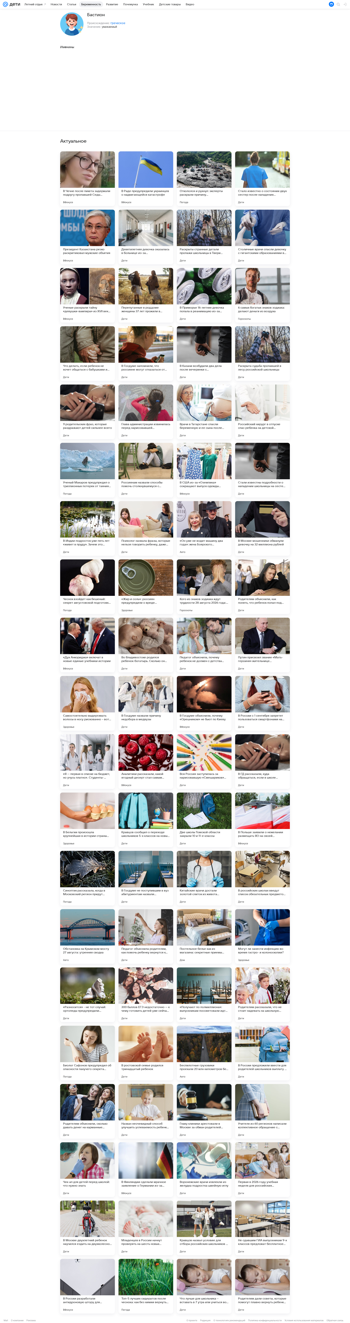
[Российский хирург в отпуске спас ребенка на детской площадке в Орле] (262, 412)
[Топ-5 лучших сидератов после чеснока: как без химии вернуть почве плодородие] (145, 1286)
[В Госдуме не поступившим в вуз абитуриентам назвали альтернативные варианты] (145, 878)
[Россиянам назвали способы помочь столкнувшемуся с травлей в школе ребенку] (145, 470)
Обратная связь (334, 1320)
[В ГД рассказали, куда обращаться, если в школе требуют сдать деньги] (262, 761)
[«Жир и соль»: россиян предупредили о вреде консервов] (145, 586)
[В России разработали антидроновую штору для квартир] (87, 1286)
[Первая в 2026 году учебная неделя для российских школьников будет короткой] (262, 1169)
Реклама (31, 1320)
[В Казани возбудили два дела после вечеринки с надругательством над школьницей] (204, 353)
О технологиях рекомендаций (229, 1320)
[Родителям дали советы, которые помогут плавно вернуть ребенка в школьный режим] (262, 1286)
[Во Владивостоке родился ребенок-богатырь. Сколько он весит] (145, 645)
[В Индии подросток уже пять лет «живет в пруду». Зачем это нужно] (87, 528)
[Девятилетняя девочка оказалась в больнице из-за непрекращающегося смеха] (145, 237)
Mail (6, 1320)
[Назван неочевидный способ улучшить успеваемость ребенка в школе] (145, 1111)
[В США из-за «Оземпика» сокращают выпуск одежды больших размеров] (204, 470)
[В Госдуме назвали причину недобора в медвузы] (145, 703)
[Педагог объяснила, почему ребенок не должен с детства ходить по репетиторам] (204, 645)
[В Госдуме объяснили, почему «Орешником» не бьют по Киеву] (204, 703)
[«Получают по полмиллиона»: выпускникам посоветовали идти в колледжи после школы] (204, 994)
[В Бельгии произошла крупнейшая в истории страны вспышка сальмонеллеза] (87, 820)
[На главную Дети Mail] (14, 4)
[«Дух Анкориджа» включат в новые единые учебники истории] (87, 645)
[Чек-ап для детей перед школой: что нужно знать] (87, 1169)
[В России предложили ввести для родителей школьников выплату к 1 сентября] (262, 1053)
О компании (17, 1320)
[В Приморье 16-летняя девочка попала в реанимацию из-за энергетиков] (204, 295)
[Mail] (5, 4)
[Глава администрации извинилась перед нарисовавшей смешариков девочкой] (145, 412)
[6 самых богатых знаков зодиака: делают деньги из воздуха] (262, 295)
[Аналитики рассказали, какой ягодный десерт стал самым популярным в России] (145, 761)
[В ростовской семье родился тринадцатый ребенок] (145, 1053)
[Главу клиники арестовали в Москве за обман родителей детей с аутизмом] (204, 1111)
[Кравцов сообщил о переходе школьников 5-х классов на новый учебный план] (145, 820)
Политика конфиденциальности (265, 1320)
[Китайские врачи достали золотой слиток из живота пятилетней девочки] (204, 878)
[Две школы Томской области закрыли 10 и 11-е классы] (204, 820)
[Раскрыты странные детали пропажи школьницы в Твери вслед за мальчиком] (204, 237)
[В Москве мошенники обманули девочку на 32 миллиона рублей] (262, 528)
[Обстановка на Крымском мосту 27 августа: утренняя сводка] (87, 936)
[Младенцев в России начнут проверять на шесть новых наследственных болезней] (145, 1228)
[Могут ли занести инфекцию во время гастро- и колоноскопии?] (262, 936)
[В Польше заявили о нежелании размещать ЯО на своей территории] (262, 820)
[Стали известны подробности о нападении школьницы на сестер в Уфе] (262, 470)
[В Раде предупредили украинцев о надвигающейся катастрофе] (145, 178)
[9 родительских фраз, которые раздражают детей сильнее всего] (87, 412)
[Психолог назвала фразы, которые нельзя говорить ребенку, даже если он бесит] (145, 528)
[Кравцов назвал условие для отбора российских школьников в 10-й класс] (204, 1228)
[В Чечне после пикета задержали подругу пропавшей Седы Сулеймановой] (87, 178)
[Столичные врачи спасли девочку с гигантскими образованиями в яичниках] (262, 237)
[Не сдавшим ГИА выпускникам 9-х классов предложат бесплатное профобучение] (262, 1228)
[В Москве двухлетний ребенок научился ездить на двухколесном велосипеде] (87, 1228)
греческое (117, 23)
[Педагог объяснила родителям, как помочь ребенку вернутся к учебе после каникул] (145, 936)
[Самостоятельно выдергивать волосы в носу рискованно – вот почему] (87, 703)
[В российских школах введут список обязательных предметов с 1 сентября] (262, 878)
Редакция (205, 1320)
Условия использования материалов (304, 1320)
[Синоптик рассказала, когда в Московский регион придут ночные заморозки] (87, 878)
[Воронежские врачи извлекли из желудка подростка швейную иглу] (204, 1169)
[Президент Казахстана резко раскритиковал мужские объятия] (87, 237)
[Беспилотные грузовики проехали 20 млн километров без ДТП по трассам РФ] (204, 1053)
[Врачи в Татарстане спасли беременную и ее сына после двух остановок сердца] (204, 412)
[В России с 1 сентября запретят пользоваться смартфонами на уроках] (262, 703)
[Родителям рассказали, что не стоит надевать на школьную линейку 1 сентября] (262, 994)
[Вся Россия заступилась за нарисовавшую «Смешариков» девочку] (204, 761)
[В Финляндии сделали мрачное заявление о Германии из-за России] (145, 1169)
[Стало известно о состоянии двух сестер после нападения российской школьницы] (262, 178)
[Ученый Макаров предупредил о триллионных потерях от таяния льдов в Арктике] (87, 470)
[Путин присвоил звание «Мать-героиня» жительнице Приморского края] (262, 645)
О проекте (191, 1320)
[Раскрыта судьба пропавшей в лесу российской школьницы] (262, 353)
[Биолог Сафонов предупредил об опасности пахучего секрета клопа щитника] (87, 1053)
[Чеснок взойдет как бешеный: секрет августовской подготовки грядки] (87, 586)
